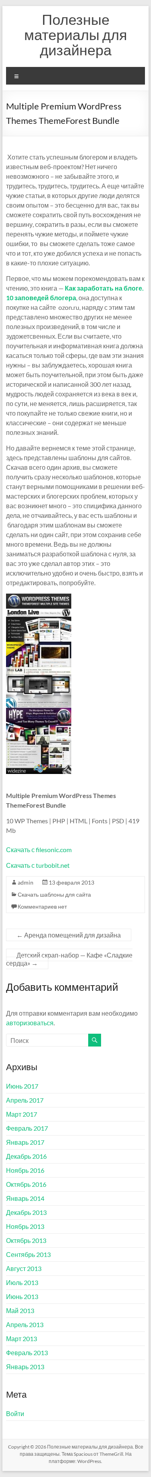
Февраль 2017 (27, 1128)
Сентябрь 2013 (28, 1254)
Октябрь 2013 (26, 1240)
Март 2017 (21, 1114)
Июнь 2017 (22, 1086)
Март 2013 (21, 1338)
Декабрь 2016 (26, 1156)
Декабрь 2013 (26, 1212)
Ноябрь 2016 (25, 1170)
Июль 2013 (22, 1282)
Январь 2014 (25, 1198)
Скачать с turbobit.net (38, 865)
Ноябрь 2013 (25, 1226)
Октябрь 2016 (26, 1184)
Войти (15, 1413)
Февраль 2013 (27, 1352)
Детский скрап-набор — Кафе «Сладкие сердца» (69, 959)
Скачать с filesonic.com (39, 849)
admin (25, 882)
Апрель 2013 (24, 1324)
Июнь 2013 (22, 1296)
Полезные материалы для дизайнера (75, 34)
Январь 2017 (25, 1142)
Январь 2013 (25, 1366)
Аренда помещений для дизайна (69, 935)
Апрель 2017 (24, 1100)
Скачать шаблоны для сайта (54, 894)
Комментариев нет (42, 906)
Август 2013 (23, 1268)
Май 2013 (20, 1310)
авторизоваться (30, 1022)
